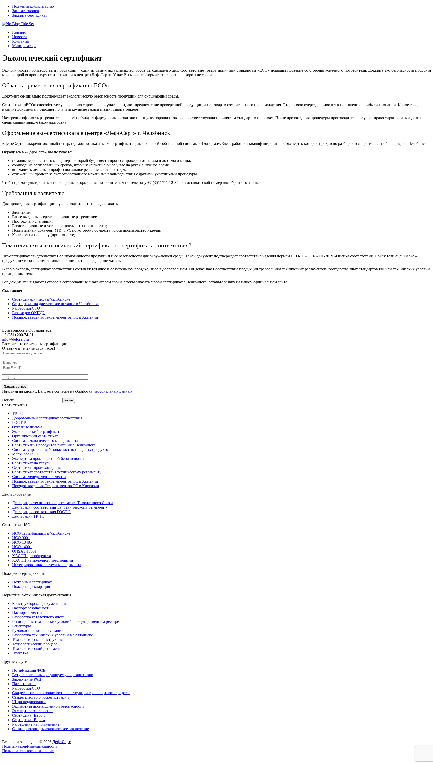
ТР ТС (17, 413)
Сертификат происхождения (36, 467)
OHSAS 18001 (24, 551)
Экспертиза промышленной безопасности (48, 458)
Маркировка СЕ (26, 454)
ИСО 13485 (22, 542)
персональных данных (113, 391)
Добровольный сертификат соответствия (47, 418)
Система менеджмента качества (39, 476)
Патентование (24, 684)
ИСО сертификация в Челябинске (41, 533)
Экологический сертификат (35, 431)
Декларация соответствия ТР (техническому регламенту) (60, 507)
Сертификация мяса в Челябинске (41, 299)
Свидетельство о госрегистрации (40, 697)
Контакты (20, 41)
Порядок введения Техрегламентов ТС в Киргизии (55, 486)
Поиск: (8, 400)
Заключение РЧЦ (26, 679)
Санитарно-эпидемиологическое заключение (50, 729)
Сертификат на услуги (31, 463)
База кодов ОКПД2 (28, 313)
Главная (19, 32)
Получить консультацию (33, 6)
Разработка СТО (26, 308)
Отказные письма (27, 427)
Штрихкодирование (29, 702)
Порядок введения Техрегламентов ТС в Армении (55, 317)
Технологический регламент (36, 648)
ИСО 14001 (22, 547)
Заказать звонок (25, 11)
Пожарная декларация (31, 586)
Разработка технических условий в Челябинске (52, 635)
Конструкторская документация (39, 603)
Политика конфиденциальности (29, 746)
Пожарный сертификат (32, 582)
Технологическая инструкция (37, 639)
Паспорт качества (27, 612)
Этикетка (20, 653)
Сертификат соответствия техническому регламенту (56, 472)
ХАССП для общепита (31, 556)
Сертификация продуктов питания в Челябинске (54, 445)
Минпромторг (24, 46)
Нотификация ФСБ (28, 670)
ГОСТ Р (19, 422)
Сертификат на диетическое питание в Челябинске (55, 304)
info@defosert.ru (15, 339)
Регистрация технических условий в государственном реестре (65, 621)
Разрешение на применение (35, 724)
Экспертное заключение (32, 711)
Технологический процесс (34, 644)
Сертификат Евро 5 (28, 715)
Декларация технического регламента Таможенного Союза (62, 503)
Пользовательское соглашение (28, 751)
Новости (19, 37)
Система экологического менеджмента (45, 440)
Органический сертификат (35, 436)
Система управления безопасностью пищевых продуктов (61, 449)
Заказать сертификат (29, 15)
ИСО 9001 (21, 538)
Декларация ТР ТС (28, 516)
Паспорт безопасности (31, 608)
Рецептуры (21, 626)
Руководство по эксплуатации (38, 630)
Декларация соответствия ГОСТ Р (41, 512)
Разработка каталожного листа (38, 617)
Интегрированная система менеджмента (46, 565)
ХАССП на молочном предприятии (42, 560)
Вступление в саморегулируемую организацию (52, 675)
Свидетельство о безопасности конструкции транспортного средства (71, 693)
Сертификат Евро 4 (28, 720)
